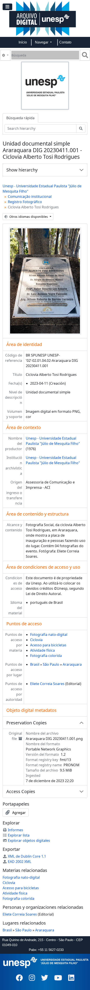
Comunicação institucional (30, 196)
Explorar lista (18, 835)
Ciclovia (36, 639)
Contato (65, 42)
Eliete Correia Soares (47, 683)
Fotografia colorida (46, 655)
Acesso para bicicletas (48, 645)
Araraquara (72, 664)
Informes (15, 830)
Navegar (42, 42)
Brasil (34, 664)
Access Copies (20, 791)
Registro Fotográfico (25, 201)
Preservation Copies (26, 723)
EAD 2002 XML (19, 861)
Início (23, 42)
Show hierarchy (22, 170)
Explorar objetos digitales (29, 840)
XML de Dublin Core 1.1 (27, 856)
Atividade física (42, 650)
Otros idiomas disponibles (29, 217)
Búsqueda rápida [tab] (20, 117)
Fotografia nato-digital (48, 634)
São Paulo (51, 664)
